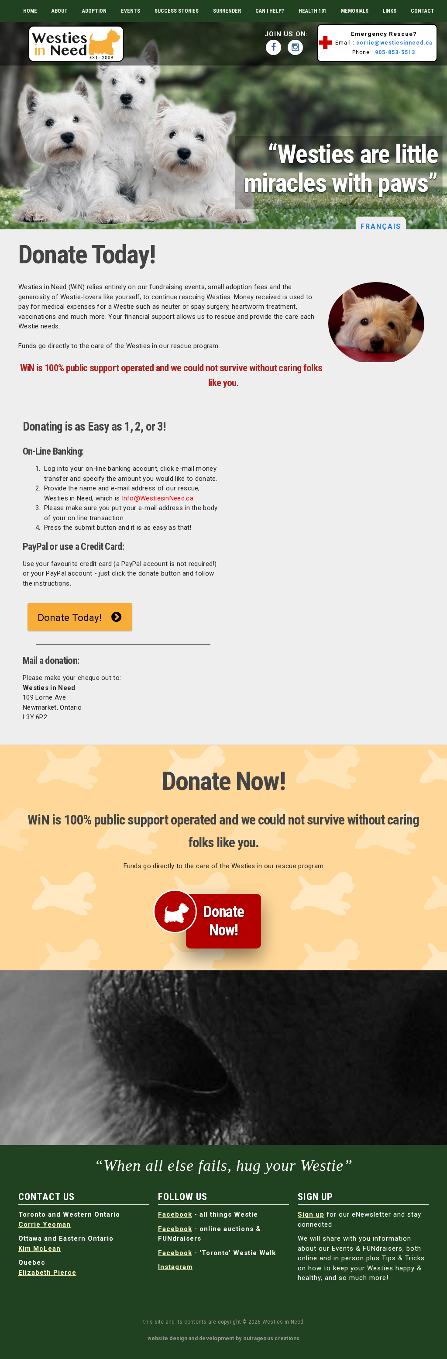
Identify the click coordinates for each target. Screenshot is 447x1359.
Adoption (94, 11)
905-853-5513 (395, 52)
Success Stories (177, 11)
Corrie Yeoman (44, 1224)
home (30, 11)
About (60, 11)
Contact (422, 11)
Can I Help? (269, 11)
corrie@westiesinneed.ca (394, 43)
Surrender (227, 11)
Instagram (175, 1267)
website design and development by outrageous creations (224, 1338)
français (381, 226)
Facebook (175, 1214)
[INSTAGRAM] (297, 47)
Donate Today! (70, 617)
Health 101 (313, 11)
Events (130, 11)
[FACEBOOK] (275, 47)
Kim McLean (39, 1248)
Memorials (354, 11)
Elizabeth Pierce (47, 1272)
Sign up (311, 1214)
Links (389, 11)
